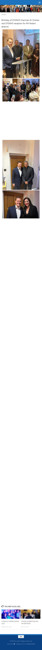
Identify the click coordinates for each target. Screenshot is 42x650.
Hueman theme (30, 644)
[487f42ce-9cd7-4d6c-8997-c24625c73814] (21, 465)
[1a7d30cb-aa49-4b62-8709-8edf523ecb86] (21, 579)
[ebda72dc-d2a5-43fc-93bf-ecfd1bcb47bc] (21, 165)
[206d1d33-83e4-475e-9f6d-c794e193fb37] (21, 503)
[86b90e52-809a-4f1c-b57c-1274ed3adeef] (21, 90)
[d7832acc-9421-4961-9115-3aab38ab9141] (21, 313)
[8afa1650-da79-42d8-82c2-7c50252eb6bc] (21, 120)
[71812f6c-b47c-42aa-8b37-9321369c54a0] (21, 427)
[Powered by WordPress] (14, 644)
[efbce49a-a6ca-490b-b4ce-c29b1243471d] (21, 204)
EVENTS (3, 14)
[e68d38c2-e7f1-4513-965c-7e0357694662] (21, 237)
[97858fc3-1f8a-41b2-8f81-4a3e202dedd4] (21, 389)
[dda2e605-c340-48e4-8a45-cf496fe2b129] (21, 275)
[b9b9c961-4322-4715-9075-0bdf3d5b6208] (21, 53)
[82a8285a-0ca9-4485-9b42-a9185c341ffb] (21, 541)
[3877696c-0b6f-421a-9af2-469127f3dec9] (21, 351)
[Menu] (39, 2)
